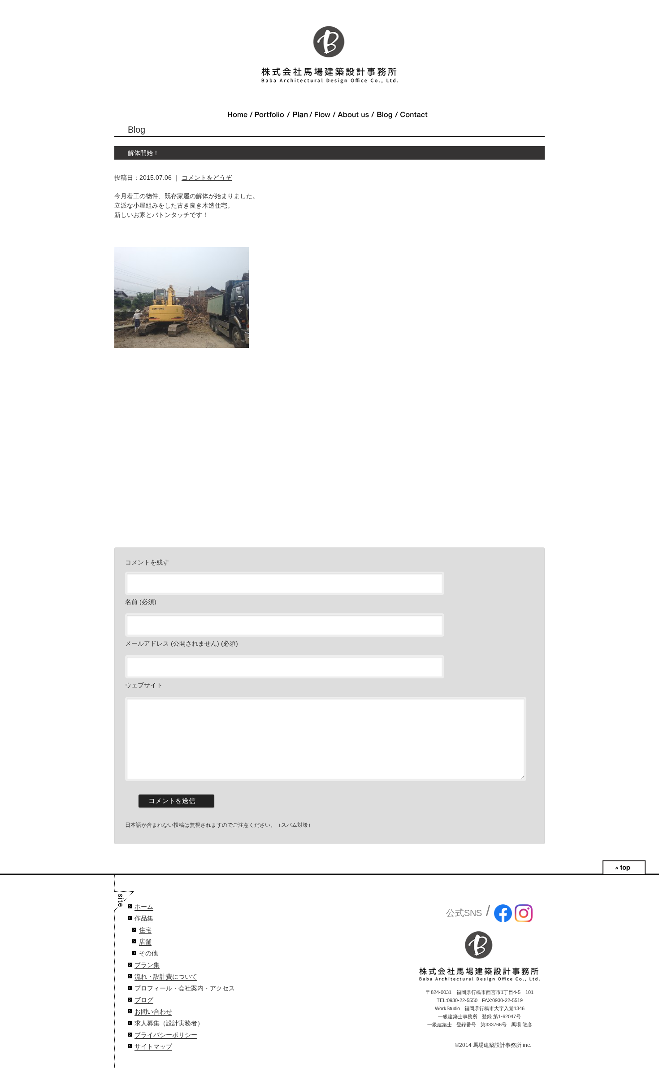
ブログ (143, 1000)
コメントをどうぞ (207, 177)
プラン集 (147, 965)
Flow (322, 115)
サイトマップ (153, 1046)
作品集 (143, 918)
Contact (413, 115)
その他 (148, 953)
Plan (299, 115)
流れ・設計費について (165, 976)
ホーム (143, 906)
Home (237, 115)
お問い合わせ (153, 1011)
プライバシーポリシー (165, 1035)
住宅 (145, 930)
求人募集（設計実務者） (169, 1023)
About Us (353, 115)
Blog (384, 115)
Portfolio (269, 115)
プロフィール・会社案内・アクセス (184, 988)
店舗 (145, 941)
